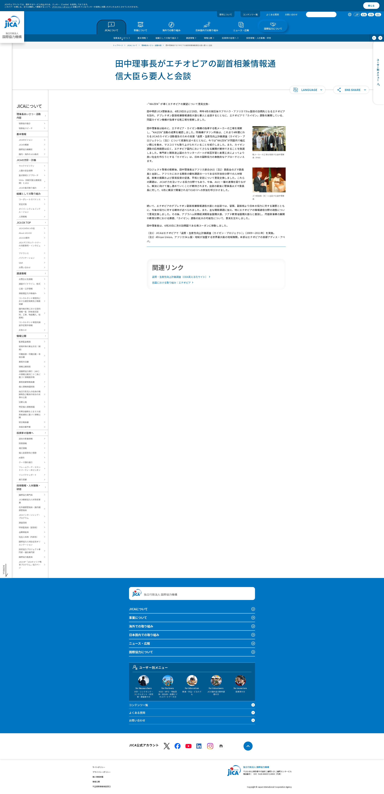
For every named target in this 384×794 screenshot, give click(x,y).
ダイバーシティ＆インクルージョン (29, 210)
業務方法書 (24, 361)
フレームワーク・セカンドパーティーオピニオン (29, 469)
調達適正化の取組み (28, 293)
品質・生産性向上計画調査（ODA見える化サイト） (180, 277)
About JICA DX (25, 233)
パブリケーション (27, 257)
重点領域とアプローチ (28, 175)
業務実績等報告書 (27, 381)
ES (378, 14)
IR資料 (21, 457)
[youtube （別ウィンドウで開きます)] (188, 746)
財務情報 (23, 443)
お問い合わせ (291, 14)
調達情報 (21, 273)
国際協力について (141, 652)
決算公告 (23, 402)
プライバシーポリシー (61, 6)
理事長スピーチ (26, 128)
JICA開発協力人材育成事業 (29, 501)
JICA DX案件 (24, 237)
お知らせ (23, 329)
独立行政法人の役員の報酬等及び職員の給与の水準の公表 (29, 394)
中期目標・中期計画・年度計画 (29, 355)
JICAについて (138, 609)
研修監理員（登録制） (28, 527)
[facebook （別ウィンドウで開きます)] (178, 746)
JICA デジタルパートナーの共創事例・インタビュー (30, 245)
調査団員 (23, 522)
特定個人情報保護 (27, 406)
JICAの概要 (24, 144)
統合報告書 (24, 422)
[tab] (350, 14)
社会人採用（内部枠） (28, 536)
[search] (321, 14)
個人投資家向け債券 (28, 452)
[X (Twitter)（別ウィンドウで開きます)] (167, 746)
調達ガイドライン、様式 (29, 283)
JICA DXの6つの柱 (27, 228)
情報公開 (21, 336)
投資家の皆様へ (25, 433)
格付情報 (23, 448)
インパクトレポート (28, 474)
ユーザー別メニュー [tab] (153, 667)
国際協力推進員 (26, 557)
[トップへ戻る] (248, 746)
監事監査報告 (25, 341)
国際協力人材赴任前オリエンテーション (29, 543)
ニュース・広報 (139, 643)
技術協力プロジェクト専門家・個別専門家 (29, 551)
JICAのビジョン (26, 139)
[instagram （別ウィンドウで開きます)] (210, 746)
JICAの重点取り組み (28, 187)
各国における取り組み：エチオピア (171, 282)
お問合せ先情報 (26, 279)
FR (371, 14)
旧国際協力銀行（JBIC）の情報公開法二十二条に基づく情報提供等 (29, 374)
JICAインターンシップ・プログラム (29, 516)
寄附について (225, 14)
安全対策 (23, 204)
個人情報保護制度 (27, 386)
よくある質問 (272, 14)
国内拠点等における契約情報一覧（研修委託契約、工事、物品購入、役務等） (29, 313)
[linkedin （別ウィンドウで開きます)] (199, 746)
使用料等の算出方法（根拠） (29, 348)
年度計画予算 (25, 426)
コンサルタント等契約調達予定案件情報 (29, 324)
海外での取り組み (141, 626)
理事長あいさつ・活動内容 (29, 115)
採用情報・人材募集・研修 (29, 487)
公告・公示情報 (26, 288)
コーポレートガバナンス (29, 199)
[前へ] (374, 38)
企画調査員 (24, 532)
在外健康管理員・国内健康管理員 (29, 509)
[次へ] (380, 38)
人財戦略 (23, 216)
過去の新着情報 (26, 438)
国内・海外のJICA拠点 (28, 154)
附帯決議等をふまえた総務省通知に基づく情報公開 (29, 414)
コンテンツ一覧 (250, 14)
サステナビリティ (26, 165)
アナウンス (24, 253)
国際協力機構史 (26, 149)
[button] (307, 89)
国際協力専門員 (26, 494)
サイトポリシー (98, 767)
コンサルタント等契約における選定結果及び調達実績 (29, 301)
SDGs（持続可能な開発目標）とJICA (30, 182)
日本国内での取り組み (144, 635)
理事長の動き (25, 123)
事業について (138, 617)
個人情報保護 (97, 776)
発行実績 (23, 479)
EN (364, 14)
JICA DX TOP (24, 222)
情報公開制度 (25, 366)
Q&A (21, 262)
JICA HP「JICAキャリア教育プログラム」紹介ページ (30, 564)
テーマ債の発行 (26, 462)
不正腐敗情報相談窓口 (101, 786)
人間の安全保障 (26, 170)
